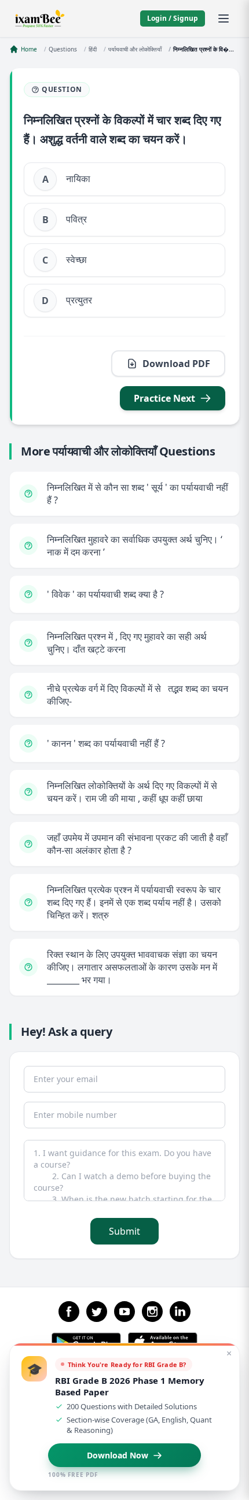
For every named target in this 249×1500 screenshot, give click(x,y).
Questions (63, 49)
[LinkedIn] (180, 1311)
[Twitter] (96, 1311)
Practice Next (164, 398)
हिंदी (93, 49)
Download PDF (176, 363)
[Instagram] (152, 1311)
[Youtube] (124, 1311)
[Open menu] (223, 18)
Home (29, 49)
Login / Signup (172, 18)
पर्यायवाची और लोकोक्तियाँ (135, 49)
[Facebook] (68, 1311)
